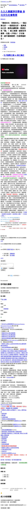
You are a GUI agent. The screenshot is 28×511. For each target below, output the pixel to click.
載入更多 (3, 261)
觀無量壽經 (9, 358)
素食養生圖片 (11, 431)
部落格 (5, 47)
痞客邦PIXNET (18, 420)
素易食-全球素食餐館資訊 (9, 419)
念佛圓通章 (21, 358)
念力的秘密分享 (7, 360)
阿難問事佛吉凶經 (17, 356)
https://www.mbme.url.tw (5, 221)
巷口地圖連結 (14, 408)
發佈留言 (3, 270)
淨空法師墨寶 (5, 444)
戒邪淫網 (4, 413)
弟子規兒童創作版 (16, 459)
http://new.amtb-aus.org (12, 340)
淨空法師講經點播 (6, 429)
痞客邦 (9, 249)
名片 (5, 49)
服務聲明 (16, 490)
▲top (2, 258)
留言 (12, 249)
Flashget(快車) (10, 377)
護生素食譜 (5, 437)
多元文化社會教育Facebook (9, 453)
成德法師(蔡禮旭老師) (17, 360)
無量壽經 (3, 358)
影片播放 (12, 255)
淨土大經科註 (16, 352)
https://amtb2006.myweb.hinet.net (7, 219)
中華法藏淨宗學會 (6, 449)
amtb (2, 241)
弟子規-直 (8, 459)
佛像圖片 (4, 442)
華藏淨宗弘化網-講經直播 (8, 335)
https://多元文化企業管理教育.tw (14, 217)
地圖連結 (8, 408)
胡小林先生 (6, 361)
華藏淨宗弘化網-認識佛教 (8, 333)
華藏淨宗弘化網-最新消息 (8, 336)
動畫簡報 (4, 438)
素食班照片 (5, 431)
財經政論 (12, 42)
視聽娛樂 (12, 253)
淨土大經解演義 (8, 352)
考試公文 (4, 451)
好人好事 (4, 440)
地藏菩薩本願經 (7, 356)
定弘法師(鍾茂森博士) (15, 361)
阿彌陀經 (24, 356)
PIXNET (7, 488)
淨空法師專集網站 (6, 347)
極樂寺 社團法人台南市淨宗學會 (10, 343)
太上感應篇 (10, 354)
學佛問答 (16, 354)
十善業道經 (22, 354)
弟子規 (2, 459)
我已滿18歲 (3, 508)
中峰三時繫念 (10, 351)
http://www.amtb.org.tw (7, 349)
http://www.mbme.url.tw (8, 327)
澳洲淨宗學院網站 (6, 338)
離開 (9, 508)
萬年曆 (3, 415)
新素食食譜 (19, 431)
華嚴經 (16, 351)
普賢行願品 (15, 358)
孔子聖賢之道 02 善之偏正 (14, 55)
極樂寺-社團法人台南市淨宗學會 (10, 447)
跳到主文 (3, 19)
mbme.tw (5, 217)
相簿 (5, 45)
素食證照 (4, 433)
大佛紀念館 (5, 417)
